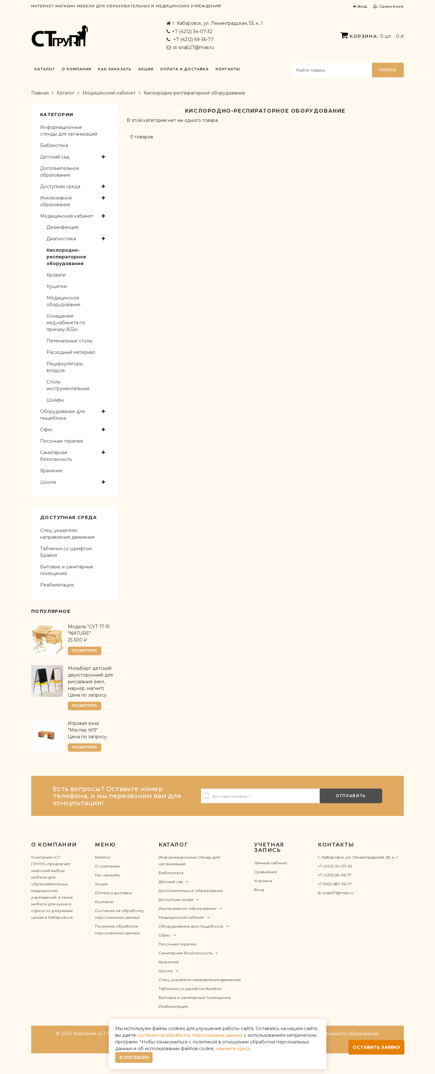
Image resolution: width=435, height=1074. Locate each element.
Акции (146, 69)
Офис (46, 429)
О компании (76, 69)
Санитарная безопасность (56, 456)
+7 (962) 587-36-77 (335, 883)
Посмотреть (84, 651)
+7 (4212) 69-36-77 (193, 39)
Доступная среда (60, 186)
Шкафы (55, 400)
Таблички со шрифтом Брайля (66, 552)
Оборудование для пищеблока (62, 415)
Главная (40, 93)
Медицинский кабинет (109, 93)
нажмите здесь (233, 1048)
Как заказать (115, 69)
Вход (259, 889)
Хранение (51, 471)
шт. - (377, 36)
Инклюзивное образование (56, 201)
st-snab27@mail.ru (193, 47)
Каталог (44, 69)
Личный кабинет (270, 862)
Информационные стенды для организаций (68, 130)
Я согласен (134, 1057)
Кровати (56, 275)
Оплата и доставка (184, 69)
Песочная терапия (61, 441)
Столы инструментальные (68, 385)
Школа (48, 482)
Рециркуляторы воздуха (64, 367)
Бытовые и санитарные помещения (66, 570)
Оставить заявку (376, 1047)
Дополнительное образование (59, 171)
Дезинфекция (62, 227)
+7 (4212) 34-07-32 (192, 31)
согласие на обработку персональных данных (190, 1035)
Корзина (263, 880)
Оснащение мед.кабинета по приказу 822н (65, 322)
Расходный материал (70, 352)
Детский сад (54, 157)
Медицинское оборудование (63, 301)
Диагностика (61, 239)
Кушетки (56, 286)
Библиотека (54, 145)
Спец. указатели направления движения (67, 534)
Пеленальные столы (69, 341)
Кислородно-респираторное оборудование (66, 256)
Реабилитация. (57, 585)
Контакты (228, 69)
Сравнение (265, 871)
